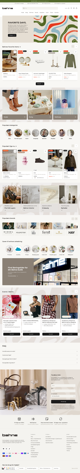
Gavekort (33, 448)
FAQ (32, 436)
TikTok (68, 450)
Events (68, 444)
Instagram (69, 448)
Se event (12, 334)
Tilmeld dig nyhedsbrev (72, 442)
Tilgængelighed (34, 452)
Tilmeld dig (63, 401)
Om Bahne (48, 436)
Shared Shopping (71, 440)
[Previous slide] (72, 46)
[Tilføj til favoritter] (15, 51)
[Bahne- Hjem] (11, 8)
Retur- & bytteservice (36, 438)
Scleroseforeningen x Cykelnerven (54, 438)
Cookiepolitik (34, 456)
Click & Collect (70, 438)
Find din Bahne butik (71, 436)
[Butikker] (74, 8)
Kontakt (33, 450)
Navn (52, 383)
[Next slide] (76, 46)
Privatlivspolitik (34, 454)
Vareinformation (49, 442)
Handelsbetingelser (35, 444)
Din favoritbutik (54, 393)
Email (52, 388)
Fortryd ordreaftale (35, 442)
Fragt (32, 446)
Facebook (69, 446)
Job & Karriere (49, 440)
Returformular (34, 440)
